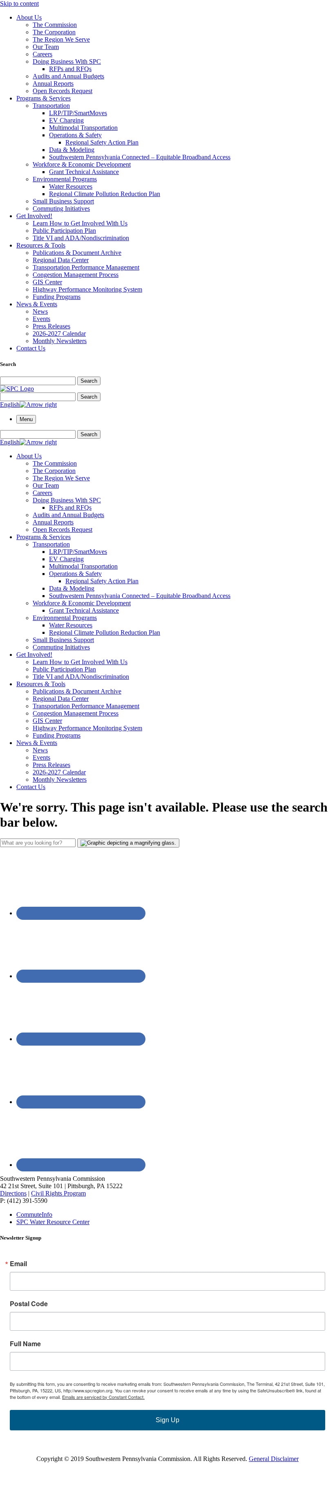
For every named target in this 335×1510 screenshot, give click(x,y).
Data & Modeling (71, 149)
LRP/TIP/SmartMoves (78, 112)
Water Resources (70, 186)
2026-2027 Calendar (59, 333)
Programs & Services (43, 98)
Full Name (25, 1343)
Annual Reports (53, 83)
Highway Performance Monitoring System (87, 289)
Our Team (46, 46)
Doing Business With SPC (67, 61)
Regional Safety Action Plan (101, 142)
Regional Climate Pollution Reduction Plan (104, 193)
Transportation (51, 105)
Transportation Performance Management (86, 267)
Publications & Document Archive (77, 252)
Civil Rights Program (58, 1193)
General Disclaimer (274, 1458)
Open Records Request (62, 90)
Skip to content (19, 3)
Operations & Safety (75, 135)
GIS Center (47, 282)
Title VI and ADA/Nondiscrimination (81, 237)
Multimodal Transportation (83, 127)
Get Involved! (34, 215)
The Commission (55, 24)
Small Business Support (63, 201)
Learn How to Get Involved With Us (80, 223)
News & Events (36, 304)
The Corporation (54, 32)
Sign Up (167, 1419)
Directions (13, 1193)
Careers (42, 54)
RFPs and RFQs (70, 68)
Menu (26, 419)
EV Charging (66, 120)
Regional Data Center (61, 259)
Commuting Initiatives (61, 208)
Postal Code (29, 1303)
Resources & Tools (40, 245)
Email (18, 1263)
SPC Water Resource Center (52, 1221)
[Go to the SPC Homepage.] (17, 388)
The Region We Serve (61, 39)
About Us (29, 17)
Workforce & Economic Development (82, 164)
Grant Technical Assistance (84, 171)
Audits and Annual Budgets (68, 76)
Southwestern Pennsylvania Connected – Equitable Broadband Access (139, 157)
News (40, 311)
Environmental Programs (65, 179)
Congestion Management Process (75, 274)
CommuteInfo (34, 1214)
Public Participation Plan (64, 230)
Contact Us (30, 348)
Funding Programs (56, 296)
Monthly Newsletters (60, 340)
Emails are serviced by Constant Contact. (103, 1397)
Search (88, 381)
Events (41, 318)
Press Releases (51, 326)
